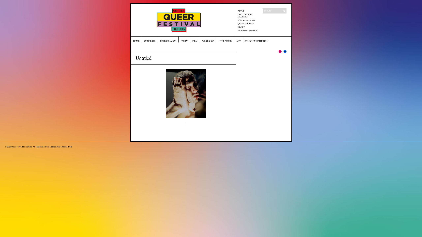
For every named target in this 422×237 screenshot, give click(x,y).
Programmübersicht (248, 30)
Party (184, 41)
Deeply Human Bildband (245, 15)
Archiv (241, 27)
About (241, 11)
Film (194, 41)
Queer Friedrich (246, 23)
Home (136, 41)
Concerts (149, 41)
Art (238, 41)
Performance (168, 41)
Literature (225, 41)
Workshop (208, 41)
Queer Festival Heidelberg (21, 146)
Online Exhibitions (255, 41)
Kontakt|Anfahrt (246, 20)
